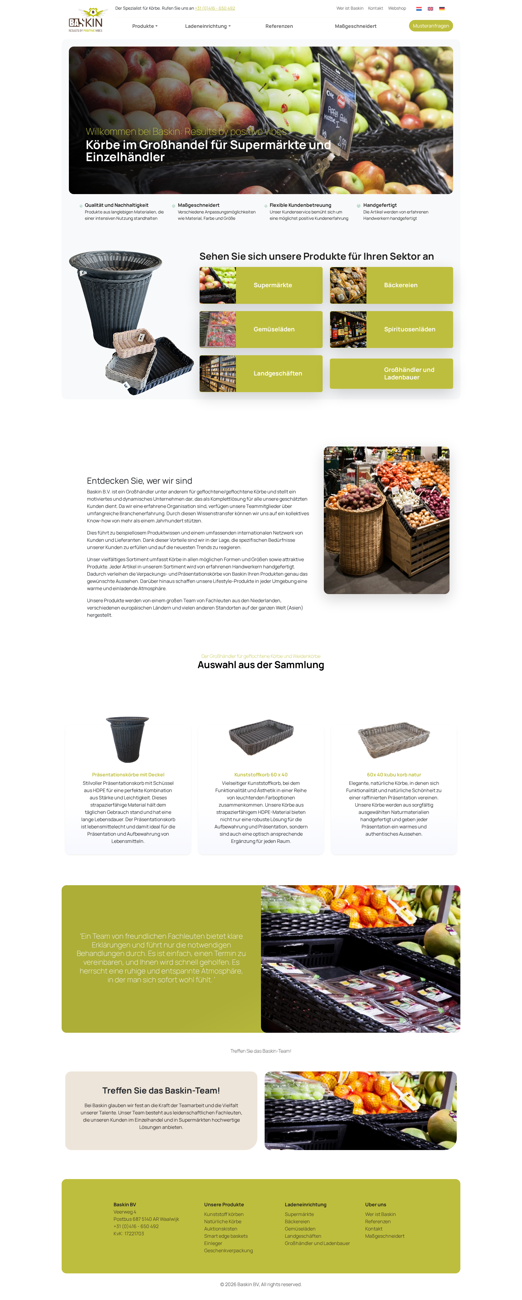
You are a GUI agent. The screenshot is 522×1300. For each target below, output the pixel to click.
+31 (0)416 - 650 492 (215, 8)
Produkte (143, 26)
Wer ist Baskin (350, 8)
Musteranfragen (431, 25)
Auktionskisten (220, 1228)
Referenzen (279, 26)
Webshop (397, 8)
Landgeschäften (303, 1236)
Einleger (213, 1243)
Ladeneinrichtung (206, 26)
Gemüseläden (300, 1228)
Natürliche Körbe (222, 1221)
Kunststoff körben (224, 1214)
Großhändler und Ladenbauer (317, 1243)
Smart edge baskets (226, 1236)
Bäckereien (297, 1221)
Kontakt (375, 8)
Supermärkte (299, 1214)
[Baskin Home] (88, 20)
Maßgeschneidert (356, 26)
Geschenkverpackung (228, 1250)
